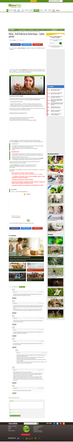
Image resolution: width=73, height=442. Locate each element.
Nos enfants (31, 10)
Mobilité (45, 10)
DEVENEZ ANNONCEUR (25, 434)
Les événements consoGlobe (37, 431)
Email (10, 412)
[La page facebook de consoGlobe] (54, 423)
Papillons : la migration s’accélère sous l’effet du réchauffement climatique (55, 277)
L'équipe (9, 427)
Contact (9, 428)
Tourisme (41, 10)
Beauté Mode (15, 10)
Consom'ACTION (53, 10)
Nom (10, 409)
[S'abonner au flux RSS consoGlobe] (64, 423)
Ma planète (36, 10)
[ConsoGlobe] (14, 5)
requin (22, 165)
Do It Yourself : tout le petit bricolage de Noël (55, 214)
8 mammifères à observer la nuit (53, 318)
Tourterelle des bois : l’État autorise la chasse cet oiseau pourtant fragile (55, 266)
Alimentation (11, 10)
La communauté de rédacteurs (38, 426)
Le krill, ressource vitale (16, 217)
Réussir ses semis (51, 164)
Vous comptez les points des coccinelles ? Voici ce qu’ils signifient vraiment (55, 297)
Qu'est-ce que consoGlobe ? (12, 426)
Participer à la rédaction (37, 427)
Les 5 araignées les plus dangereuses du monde (55, 287)
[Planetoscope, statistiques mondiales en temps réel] (21, 439)
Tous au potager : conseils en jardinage (54, 174)
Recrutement (35, 429)
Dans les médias (36, 428)
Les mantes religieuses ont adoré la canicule (55, 245)
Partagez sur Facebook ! (15, 44)
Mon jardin (26, 10)
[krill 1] (28, 220)
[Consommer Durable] (30, 439)
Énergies (49, 10)
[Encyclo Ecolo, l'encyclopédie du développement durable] (38, 439)
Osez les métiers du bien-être (52, 220)
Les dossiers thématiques (37, 430)
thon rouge (15, 109)
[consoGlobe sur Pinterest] (61, 423)
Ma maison (23, 10)
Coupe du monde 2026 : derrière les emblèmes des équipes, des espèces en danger (55, 308)
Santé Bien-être (18, 10)
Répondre (14, 298)
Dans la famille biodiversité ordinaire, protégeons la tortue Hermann (54, 255)
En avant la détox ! (51, 193)
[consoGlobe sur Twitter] (57, 423)
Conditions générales (11, 430)
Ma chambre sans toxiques (52, 231)
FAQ (9, 429)
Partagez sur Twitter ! (26, 44)
